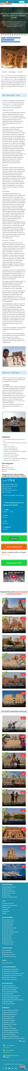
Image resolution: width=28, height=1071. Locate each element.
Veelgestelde (5, 909)
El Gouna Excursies (8, 924)
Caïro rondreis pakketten (9, 1034)
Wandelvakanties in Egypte (10, 1024)
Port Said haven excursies (10, 956)
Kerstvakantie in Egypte (9, 1016)
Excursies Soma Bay (8, 930)
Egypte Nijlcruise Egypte (9, 891)
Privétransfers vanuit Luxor (10, 977)
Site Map (4, 913)
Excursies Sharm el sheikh (10, 928)
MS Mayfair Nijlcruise (9, 1001)
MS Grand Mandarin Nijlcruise (11, 987)
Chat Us (22, 1066)
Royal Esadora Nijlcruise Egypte (11, 997)
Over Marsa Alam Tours (8, 903)
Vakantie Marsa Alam (9, 1018)
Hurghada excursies (8, 934)
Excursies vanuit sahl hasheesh (11, 932)
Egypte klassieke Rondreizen (10, 1014)
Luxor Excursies (7, 936)
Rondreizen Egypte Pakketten (11, 1030)
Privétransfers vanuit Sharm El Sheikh (13, 975)
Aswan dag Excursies (9, 920)
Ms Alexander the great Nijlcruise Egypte (13, 999)
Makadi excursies (8, 938)
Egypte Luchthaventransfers (10, 897)
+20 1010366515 (10, 1050)
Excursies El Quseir (8, 926)
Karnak (4, 331)
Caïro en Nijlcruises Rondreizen (11, 1010)
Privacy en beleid (6, 907)
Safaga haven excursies (9, 954)
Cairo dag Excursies (8, 922)
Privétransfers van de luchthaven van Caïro (14, 973)
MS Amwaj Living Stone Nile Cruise (12, 995)
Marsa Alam (10, 79)
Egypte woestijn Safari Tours (10, 1012)
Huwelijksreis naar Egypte (10, 1028)
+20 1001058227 (10, 1045)
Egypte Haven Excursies (9, 893)
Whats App (7, 1047)
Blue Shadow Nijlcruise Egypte (11, 991)
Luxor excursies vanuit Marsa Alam (10, 41)
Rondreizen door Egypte (9, 1020)
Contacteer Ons (6, 911)
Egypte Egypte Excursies (9, 887)
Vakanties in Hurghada (9, 1022)
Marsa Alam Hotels (8, 963)
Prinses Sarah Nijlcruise (9, 1003)
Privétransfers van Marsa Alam (11, 971)
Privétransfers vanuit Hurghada (11, 969)
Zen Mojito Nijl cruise (9, 993)
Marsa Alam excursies (7, 39)
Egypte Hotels (7, 895)
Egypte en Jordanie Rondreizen (11, 1036)
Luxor (6, 75)
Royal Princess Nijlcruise (9, 985)
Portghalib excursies (8, 944)
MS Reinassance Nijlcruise (10, 989)
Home (3, 38)
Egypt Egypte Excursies (13, 38)
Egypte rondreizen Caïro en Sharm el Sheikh (14, 1038)
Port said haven (7, 950)
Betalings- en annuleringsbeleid (9, 905)
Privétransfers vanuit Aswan (10, 979)
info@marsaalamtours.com (12, 1055)
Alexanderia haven (8, 952)
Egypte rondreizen (8, 889)
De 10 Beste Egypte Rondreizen (11, 1032)
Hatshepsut (9, 117)
